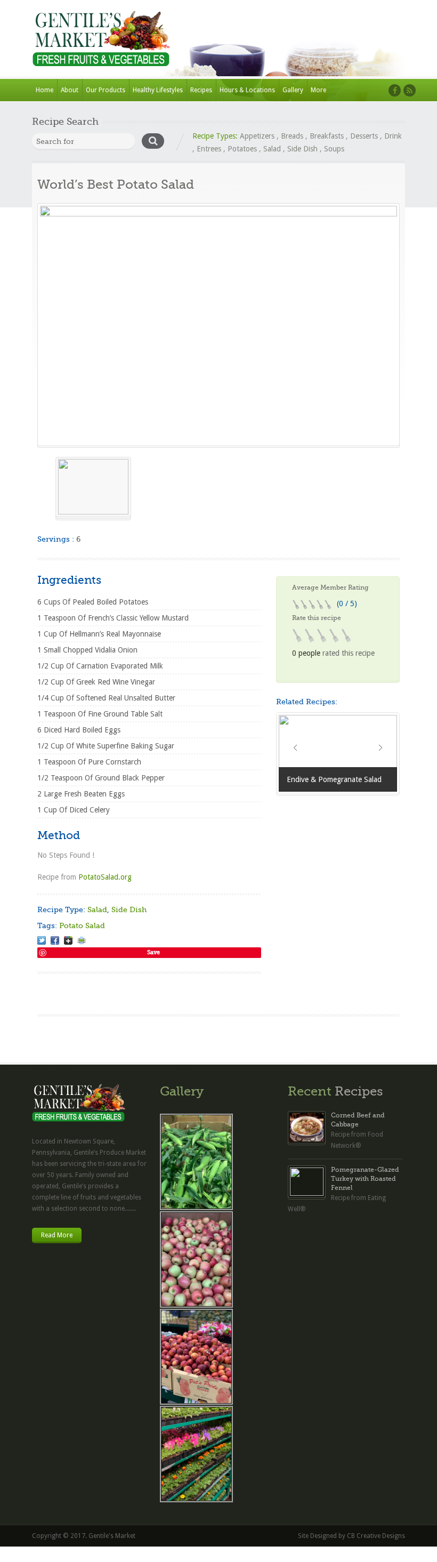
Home (44, 90)
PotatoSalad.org (105, 877)
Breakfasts (327, 136)
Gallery (292, 90)
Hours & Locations (247, 90)
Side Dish (302, 148)
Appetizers (257, 136)
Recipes (201, 90)
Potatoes (242, 148)
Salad (272, 148)
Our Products (105, 90)
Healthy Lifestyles (158, 90)
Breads (292, 136)
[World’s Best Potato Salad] (218, 325)
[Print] (81, 940)
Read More (56, 1235)
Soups (334, 148)
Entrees (209, 148)
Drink (393, 136)
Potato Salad (82, 925)
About (69, 90)
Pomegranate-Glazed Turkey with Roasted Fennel (365, 1178)
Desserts (364, 136)
